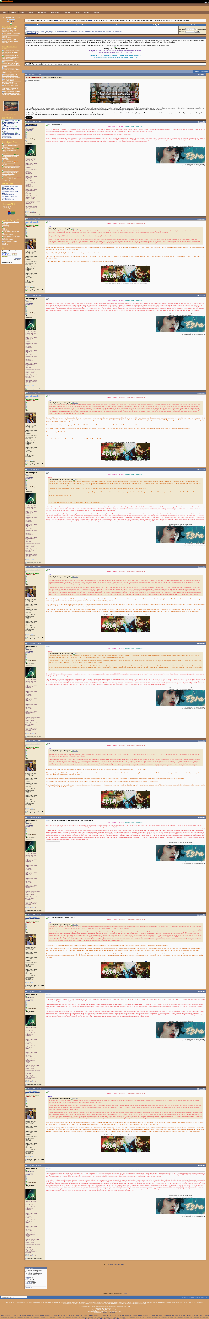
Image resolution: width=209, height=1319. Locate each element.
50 (74, 1315)
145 (50, 1317)
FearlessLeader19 (8, 169)
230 (118, 1318)
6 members (18, 258)
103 (163, 1315)
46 (68, 1315)
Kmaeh (5, 164)
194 (162, 1317)
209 (196, 1317)
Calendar (118, 25)
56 (84, 1315)
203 (182, 1317)
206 (189, 1317)
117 (195, 1315)
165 (95, 1317)
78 (120, 1315)
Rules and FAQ (79, 25)
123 (208, 1315)
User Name (182, 29)
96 (149, 1315)
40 (58, 1315)
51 (76, 1315)
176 (121, 1317)
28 (38, 1315)
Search (11, 114)
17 (20, 1315)
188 (148, 1317)
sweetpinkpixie (8, 137)
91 (141, 1315)
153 (68, 1317)
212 (203, 1317)
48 (71, 1315)
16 (19, 1315)
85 (131, 1315)
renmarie (5, 42)
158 (79, 1317)
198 (171, 1317)
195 (164, 1317)
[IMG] (26, 1279)
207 (191, 1317)
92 (143, 1315)
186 (143, 1317)
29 (40, 1315)
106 (170, 1315)
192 (157, 1317)
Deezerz (5, 146)
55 (82, 1315)
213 (205, 1317)
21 (27, 1315)
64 (97, 1315)
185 (141, 1317)
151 (63, 1317)
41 (60, 1315)
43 (63, 1315)
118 (197, 1315)
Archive (203, 1297)
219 (93, 1318)
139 (36, 1317)
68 (104, 1315)
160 (84, 1317)
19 (24, 1315)
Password (181, 31)
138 (34, 1317)
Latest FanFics (8, 118)
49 (73, 1315)
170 (107, 1317)
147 (54, 1317)
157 (77, 1317)
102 (161, 1315)
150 (61, 1317)
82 (127, 1315)
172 (111, 1317)
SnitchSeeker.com (34, 31)
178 (125, 1317)
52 (78, 1315)
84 (130, 1315)
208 (194, 1317)
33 (47, 1315)
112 (184, 1315)
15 (17, 1315)
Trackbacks (28, 1282)
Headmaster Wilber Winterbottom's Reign (95, 31)
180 (130, 1317)
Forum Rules (28, 1287)
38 (55, 1315)
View (15, 114)
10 (9, 1315)
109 (177, 1315)
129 (13, 1317)
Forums (42, 31)
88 (136, 1315)
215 (84, 1318)
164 (93, 1317)
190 (153, 1317)
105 (168, 1315)
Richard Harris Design (109, 1312)
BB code (27, 1277)
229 (116, 1318)
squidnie (5, 244)
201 (178, 1317)
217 (88, 1318)
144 (47, 1317)
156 (75, 1317)
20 (25, 1315)
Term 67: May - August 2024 (114, 31)
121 (203, 1315)
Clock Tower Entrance (119, 1264)
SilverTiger (6, 225)
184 (139, 1317)
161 (86, 1317)
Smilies (27, 1278)
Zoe (5, 125)
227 (111, 1318)
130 (15, 1317)
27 (37, 1315)
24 (32, 1315)
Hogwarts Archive (78, 31)
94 (146, 1315)
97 (151, 1315)
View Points (11, 214)
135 (27, 1317)
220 (95, 1318)
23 (30, 1315)
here (117, 52)
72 (110, 1315)
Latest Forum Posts (9, 142)
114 (188, 1315)
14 (16, 1315)
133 (22, 1317)
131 (18, 1317)
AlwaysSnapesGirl (8, 31)
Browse (7, 114)
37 (53, 1315)
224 (104, 1318)
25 (34, 1315)
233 (125, 1318)
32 (45, 1315)
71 (109, 1315)
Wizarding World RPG (10, 220)
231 (120, 1318)
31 (43, 1315)
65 (99, 1315)
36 (51, 1315)
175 (118, 1317)
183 (137, 1317)
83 (128, 1315)
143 (45, 1317)
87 (135, 1315)
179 (127, 1317)
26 (35, 1315)
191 (155, 1317)
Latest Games (7, 184)
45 (66, 1315)
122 (206, 1315)
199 (173, 1317)
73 (112, 1315)
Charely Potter (7, 37)
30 (42, 1315)
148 (57, 1317)
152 (66, 1317)
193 (159, 1317)
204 (185, 1317)
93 (145, 1315)
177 (123, 1317)
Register (39, 25)
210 (198, 1317)
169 (105, 1317)
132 (20, 1317)
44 (65, 1315)
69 (105, 1315)
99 (154, 1315)
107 (173, 1315)
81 (125, 1315)
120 (201, 1315)
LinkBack (196, 71)
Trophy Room (109, 1264)
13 (14, 1315)
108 (175, 1315)
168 (102, 1317)
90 (140, 1315)
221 (98, 1318)
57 (86, 1315)
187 (146, 1317)
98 (153, 1315)
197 (169, 1317)
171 (109, 1317)
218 (91, 1318)
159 (82, 1317)
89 (138, 1315)
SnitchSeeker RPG (51, 31)
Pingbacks (28, 1283)
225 (107, 1318)
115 (190, 1315)
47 (69, 1315)
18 (22, 1315)
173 (114, 1317)
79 (122, 1315)
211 (200, 1317)
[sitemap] (207, 12)
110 (179, 1315)
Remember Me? (201, 29)
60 (91, 1315)
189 (150, 1317)
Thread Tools (204, 71)
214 (207, 1317)
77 (118, 1315)
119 (199, 1315)
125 (4, 1317)
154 (70, 1317)
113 (186, 1315)
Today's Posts (157, 25)
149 (59, 1317)
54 (81, 1315)
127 (9, 1317)
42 (61, 1315)
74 (114, 1315)
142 (43, 1317)
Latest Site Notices (9, 27)
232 (123, 1318)
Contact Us (185, 1297)
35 (50, 1315)
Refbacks (28, 1285)
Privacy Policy (126, 1306)
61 (92, 1315)
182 (134, 1317)
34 (48, 1315)
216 (86, 1318)
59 (89, 1315)
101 (159, 1315)
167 (100, 1317)
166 (98, 1317)
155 (73, 1317)
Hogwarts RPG (9, 204)
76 (117, 1315)
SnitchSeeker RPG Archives (64, 31)
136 (29, 1317)
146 (52, 1317)
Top (207, 1297)
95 (148, 1315)
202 (180, 1317)
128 (11, 1317)
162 (89, 1317)
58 (87, 1315)
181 (132, 1317)
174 (116, 1317)
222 (100, 1318)
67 (102, 1315)
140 (38, 1317)
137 (31, 1317)
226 (109, 1318)
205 (187, 1317)
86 (133, 1315)
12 (12, 1315)
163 (91, 1317)
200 (175, 1317)
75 (115, 1315)
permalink (201, 74)
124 (2, 1317)
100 (157, 1315)
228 (114, 1318)
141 (41, 1317)
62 (94, 1315)
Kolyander (6, 153)
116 (192, 1315)
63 (96, 1315)
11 (11, 1315)
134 (25, 1317)
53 (79, 1315)
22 (29, 1315)
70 (107, 1315)
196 (166, 1317)
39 (56, 1315)
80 (123, 1315)
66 (100, 1315)
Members (5, 248)
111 (181, 1315)
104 (166, 1315)
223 (102, 1318)
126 (6, 1317)
